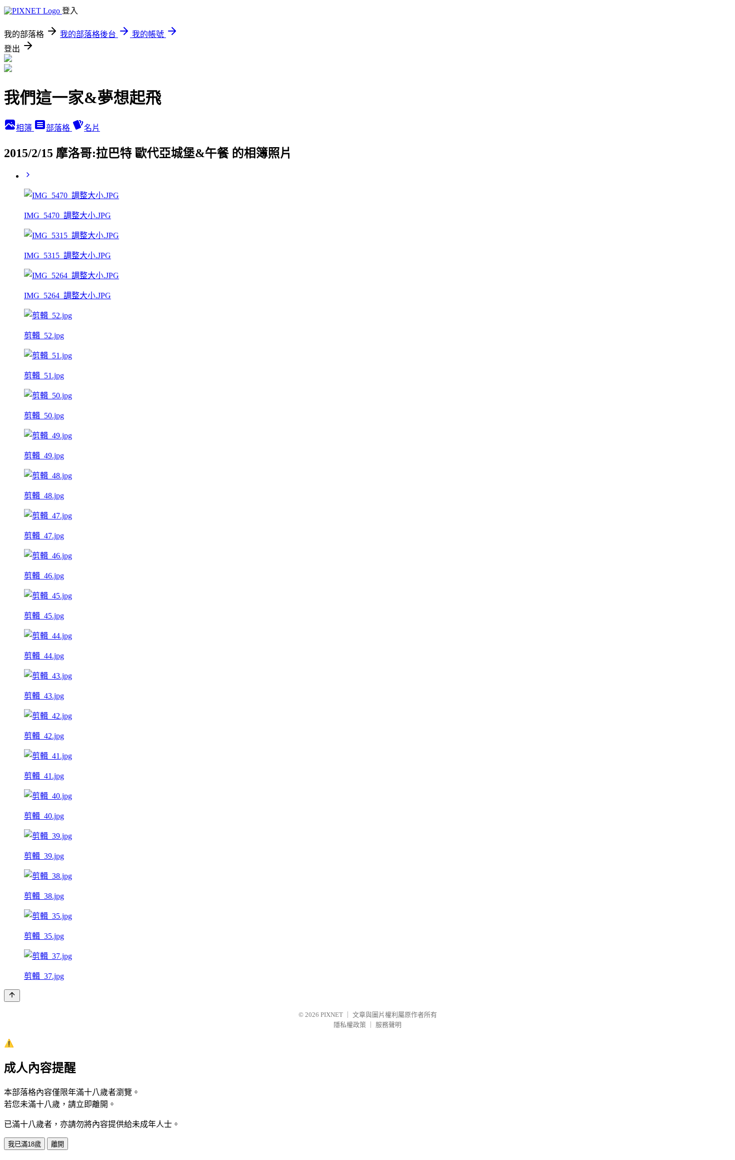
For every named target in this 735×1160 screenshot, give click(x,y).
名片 (92, 128)
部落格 (59, 128)
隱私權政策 (350, 1024)
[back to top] (12, 995)
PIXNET (331, 1014)
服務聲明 (389, 1024)
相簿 (25, 128)
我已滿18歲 (24, 1144)
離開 (57, 1144)
